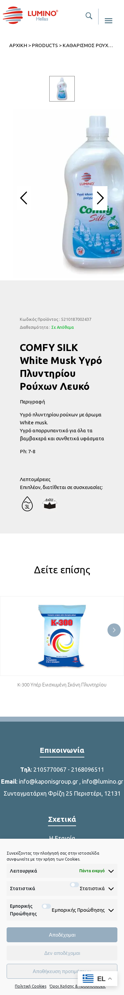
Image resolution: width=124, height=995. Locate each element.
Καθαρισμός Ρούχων (89, 45)
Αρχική (18, 45)
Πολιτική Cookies (30, 986)
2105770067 (49, 769)
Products (45, 45)
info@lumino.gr (102, 781)
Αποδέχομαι (62, 935)
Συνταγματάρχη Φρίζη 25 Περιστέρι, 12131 (62, 793)
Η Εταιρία (62, 838)
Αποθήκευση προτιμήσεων (62, 971)
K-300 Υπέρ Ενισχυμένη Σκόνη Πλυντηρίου (62, 684)
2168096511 (87, 769)
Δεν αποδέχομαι (62, 953)
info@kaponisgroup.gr (48, 781)
